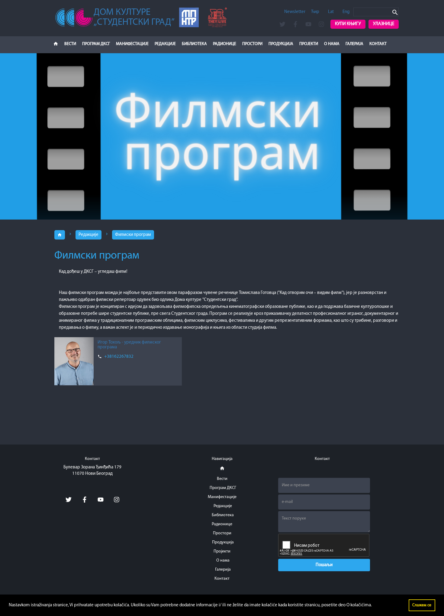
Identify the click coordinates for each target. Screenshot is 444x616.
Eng (346, 12)
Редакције (88, 235)
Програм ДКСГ (96, 44)
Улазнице (383, 24)
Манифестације (132, 44)
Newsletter (294, 12)
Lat (331, 12)
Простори (252, 44)
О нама (331, 44)
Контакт (378, 44)
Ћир (315, 12)
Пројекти (308, 44)
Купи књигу (348, 24)
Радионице (224, 44)
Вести (70, 44)
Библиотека (194, 44)
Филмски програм (133, 235)
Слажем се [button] (421, 605)
